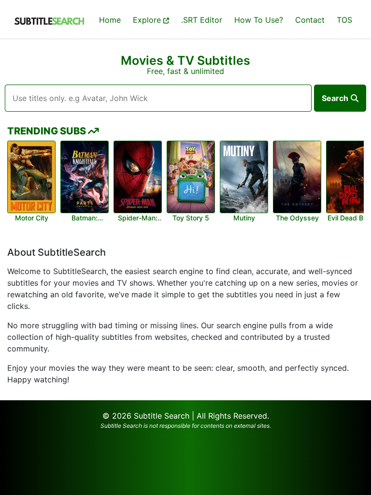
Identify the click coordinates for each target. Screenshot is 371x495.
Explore (148, 20)
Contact (310, 20)
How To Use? (258, 20)
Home (110, 20)
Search (335, 98)
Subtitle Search (161, 416)
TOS (344, 20)
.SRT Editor (201, 20)
